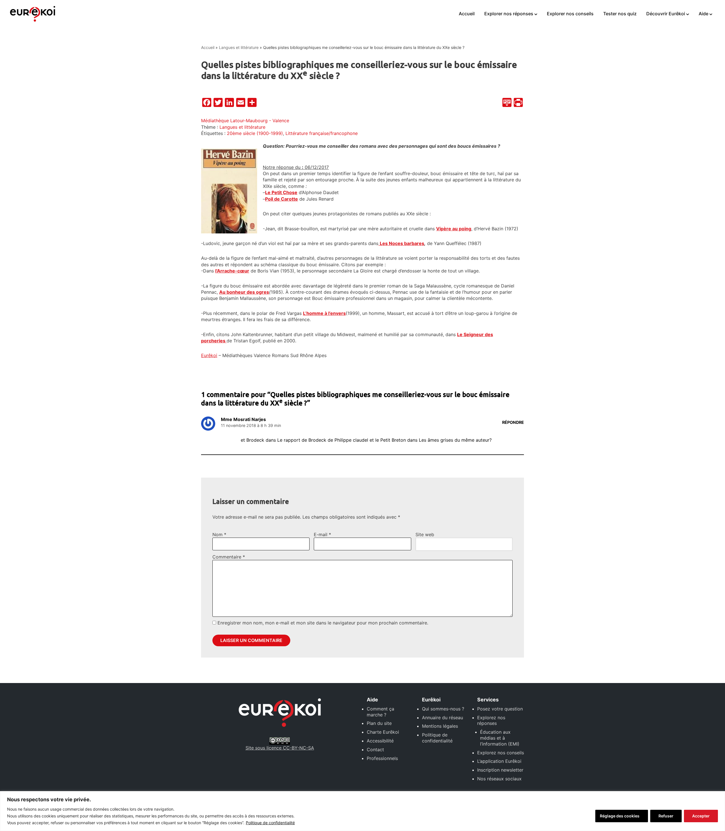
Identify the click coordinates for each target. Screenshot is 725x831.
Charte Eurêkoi (383, 732)
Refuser (665, 815)
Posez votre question (500, 709)
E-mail (322, 534)
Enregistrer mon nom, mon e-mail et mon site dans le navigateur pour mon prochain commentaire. (323, 623)
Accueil (467, 13)
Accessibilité (380, 741)
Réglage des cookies (619, 815)
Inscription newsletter (500, 770)
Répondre (513, 422)
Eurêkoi (209, 355)
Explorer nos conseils (570, 13)
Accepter (701, 815)
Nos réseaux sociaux (499, 778)
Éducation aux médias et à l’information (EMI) (499, 738)
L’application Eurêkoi (499, 761)
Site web (424, 534)
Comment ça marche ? (380, 712)
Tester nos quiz (620, 13)
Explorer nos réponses (508, 13)
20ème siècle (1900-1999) (255, 133)
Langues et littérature (239, 47)
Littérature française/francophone (321, 133)
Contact (375, 749)
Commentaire (228, 557)
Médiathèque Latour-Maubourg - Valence (245, 120)
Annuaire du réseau (442, 717)
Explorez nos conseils (500, 752)
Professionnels (382, 758)
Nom (219, 534)
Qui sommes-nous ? (443, 709)
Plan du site (379, 723)
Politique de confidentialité (270, 822)
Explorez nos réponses (491, 720)
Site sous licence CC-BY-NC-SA (280, 748)
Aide (703, 13)
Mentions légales (440, 726)
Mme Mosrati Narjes (243, 419)
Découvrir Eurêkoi (665, 13)
